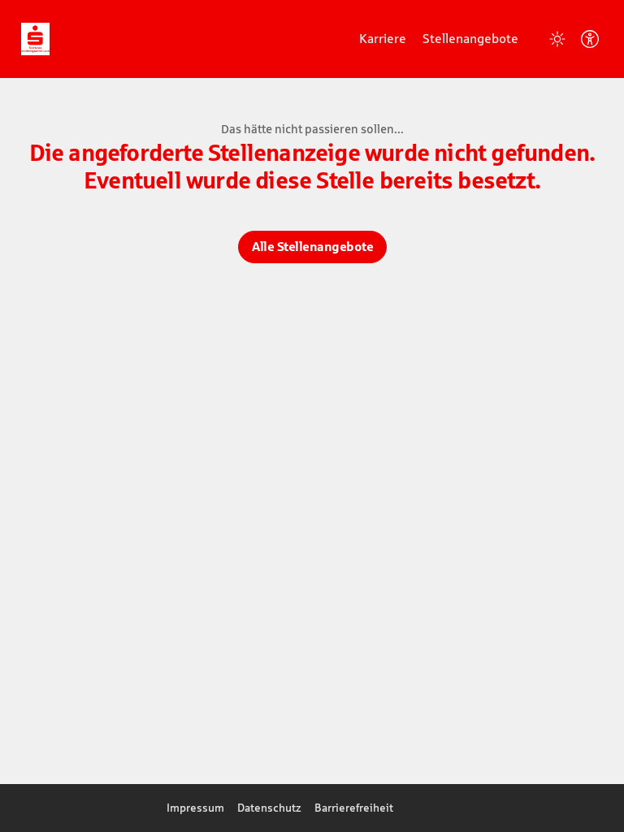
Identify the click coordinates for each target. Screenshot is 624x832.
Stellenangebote (470, 38)
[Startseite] (35, 38)
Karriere (382, 38)
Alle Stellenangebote (312, 247)
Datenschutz (269, 807)
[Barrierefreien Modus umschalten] (590, 39)
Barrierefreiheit (353, 807)
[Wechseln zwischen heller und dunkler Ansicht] (557, 39)
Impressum (195, 807)
